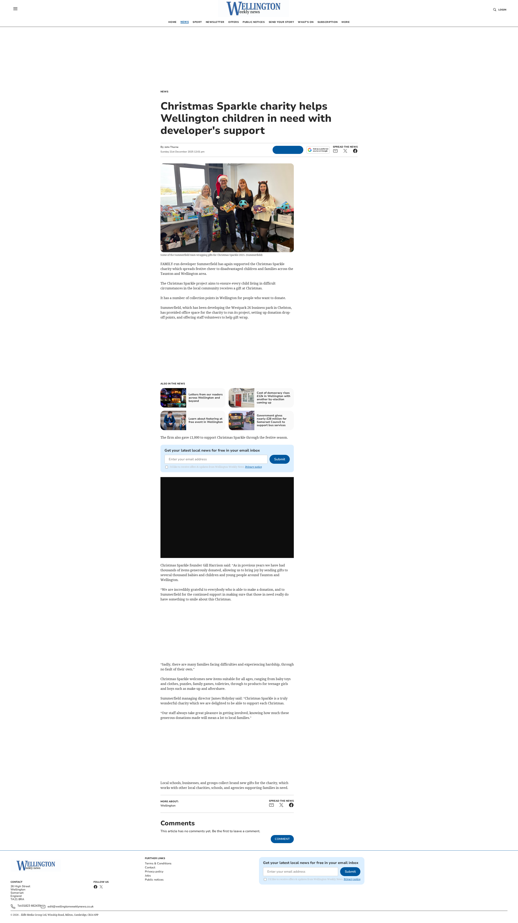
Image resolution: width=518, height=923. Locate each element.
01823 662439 (31, 906)
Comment (282, 839)
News (164, 91)
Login (502, 9)
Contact (150, 867)
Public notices (154, 880)
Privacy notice (253, 466)
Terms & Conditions (158, 863)
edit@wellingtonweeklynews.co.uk (70, 906)
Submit (279, 459)
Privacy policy (154, 871)
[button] (15, 9)
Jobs (148, 875)
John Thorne (171, 147)
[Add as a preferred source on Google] (318, 149)
